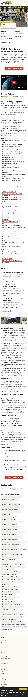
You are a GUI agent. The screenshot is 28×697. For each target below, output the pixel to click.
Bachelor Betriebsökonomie (8, 519)
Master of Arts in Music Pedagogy (11, 246)
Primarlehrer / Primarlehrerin (9, 619)
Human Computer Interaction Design (10, 571)
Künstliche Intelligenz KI (7, 581)
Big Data (4, 557)
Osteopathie (14, 609)
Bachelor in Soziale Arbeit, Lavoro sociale (13, 178)
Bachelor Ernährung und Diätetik (10, 524)
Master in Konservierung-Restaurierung (13, 210)
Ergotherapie (5, 569)
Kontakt (3, 682)
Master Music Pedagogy (7, 599)
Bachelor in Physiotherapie (9, 159)
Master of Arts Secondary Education (12, 225)
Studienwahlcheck (6, 658)
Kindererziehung (6, 579)
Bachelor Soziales (6, 544)
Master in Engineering (8, 212)
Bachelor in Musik (7, 184)
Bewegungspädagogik (17, 554)
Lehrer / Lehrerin (19, 581)
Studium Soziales (17, 626)
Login (2, 686)
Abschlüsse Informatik (7, 502)
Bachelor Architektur (7, 514)
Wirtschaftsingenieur (7, 629)
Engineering (21, 567)
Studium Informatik (6, 626)
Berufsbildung (5, 552)
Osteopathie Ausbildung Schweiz (10, 614)
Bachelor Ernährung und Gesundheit (11, 527)
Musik (22, 606)
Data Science (23, 564)
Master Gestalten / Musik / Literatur (10, 591)
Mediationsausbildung (13, 606)
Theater (24, 626)
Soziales (4, 624)
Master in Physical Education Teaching (12, 214)
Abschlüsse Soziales (19, 507)
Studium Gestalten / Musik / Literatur (16, 624)
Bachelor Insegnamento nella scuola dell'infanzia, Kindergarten (12, 190)
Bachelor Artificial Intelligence (9, 517)
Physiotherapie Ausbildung (16, 616)
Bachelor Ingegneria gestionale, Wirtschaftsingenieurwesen (10, 168)
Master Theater (17, 604)
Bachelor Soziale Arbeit (20, 542)
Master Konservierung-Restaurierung (11, 596)
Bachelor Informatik (6, 532)
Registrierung (4, 684)
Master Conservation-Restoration (10, 589)
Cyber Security (5, 562)
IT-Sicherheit (14, 576)
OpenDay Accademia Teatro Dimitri (11, 251)
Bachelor (18, 512)
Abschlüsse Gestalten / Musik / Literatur (11, 497)
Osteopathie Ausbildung (7, 611)
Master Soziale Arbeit (7, 604)
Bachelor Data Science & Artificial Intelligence (13, 522)
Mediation (4, 606)
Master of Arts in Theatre (9, 231)
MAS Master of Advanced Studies (10, 586)
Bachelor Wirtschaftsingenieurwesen (10, 549)
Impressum (4, 669)
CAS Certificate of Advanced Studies (10, 559)
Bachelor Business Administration (11, 188)
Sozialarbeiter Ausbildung (8, 621)
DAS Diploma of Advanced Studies (10, 564)
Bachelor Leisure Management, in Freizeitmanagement (11, 181)
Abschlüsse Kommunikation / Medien (11, 504)
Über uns (3, 667)
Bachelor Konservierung (18, 532)
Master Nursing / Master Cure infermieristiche (10, 222)
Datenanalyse (5, 567)
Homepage (18, 36)
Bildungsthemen (5, 643)
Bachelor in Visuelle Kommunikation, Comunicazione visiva (12, 147)
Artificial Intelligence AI (14, 509)
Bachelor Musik (18, 537)
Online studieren (6, 609)
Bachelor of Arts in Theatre (9, 197)
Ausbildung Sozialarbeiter (8, 512)
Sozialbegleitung (20, 621)
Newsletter (4, 641)
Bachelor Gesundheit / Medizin (9, 529)
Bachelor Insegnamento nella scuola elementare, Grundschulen (12, 194)
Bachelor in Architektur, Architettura (12, 144)
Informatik (14, 574)
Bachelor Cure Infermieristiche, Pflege (12, 152)
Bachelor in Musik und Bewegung (11, 186)
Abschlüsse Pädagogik (7, 507)
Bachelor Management (7, 537)
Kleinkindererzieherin (16, 579)
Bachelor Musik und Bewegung (9, 539)
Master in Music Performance (10, 237)
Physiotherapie (5, 616)
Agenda (3, 647)
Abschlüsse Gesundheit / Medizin (10, 499)
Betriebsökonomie (14, 552)
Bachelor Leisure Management (9, 534)
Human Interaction (6, 574)
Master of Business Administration (10, 601)
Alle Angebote (6, 311)
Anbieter (3, 645)
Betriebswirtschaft (6, 554)
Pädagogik (21, 614)
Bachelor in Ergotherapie (9, 157)
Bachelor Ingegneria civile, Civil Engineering (14, 161)
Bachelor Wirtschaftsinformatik (9, 547)
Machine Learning (6, 584)
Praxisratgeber (5, 656)
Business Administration (13, 557)
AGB (2, 671)
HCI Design (12, 569)
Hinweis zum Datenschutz (14, 71)
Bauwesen (23, 549)
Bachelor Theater (16, 544)
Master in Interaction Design (10, 216)
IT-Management (5, 576)
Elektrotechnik (13, 567)
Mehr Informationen (12, 695)
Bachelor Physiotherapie (7, 542)
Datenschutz (4, 673)
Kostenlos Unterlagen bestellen (14, 68)
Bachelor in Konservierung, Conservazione (13, 150)
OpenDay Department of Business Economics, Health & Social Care (11, 254)
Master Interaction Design (8, 594)
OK (22, 689)
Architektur (4, 509)
